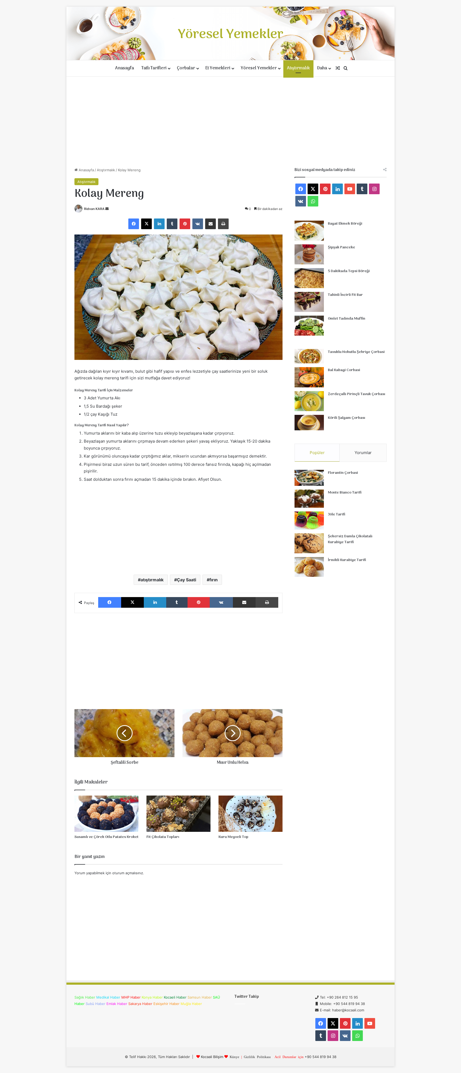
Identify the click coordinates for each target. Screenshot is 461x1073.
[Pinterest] (185, 223)
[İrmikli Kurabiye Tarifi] (309, 567)
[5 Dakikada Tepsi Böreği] (309, 278)
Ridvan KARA (94, 209)
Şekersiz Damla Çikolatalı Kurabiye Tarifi (350, 539)
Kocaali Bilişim (212, 1057)
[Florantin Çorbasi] (309, 478)
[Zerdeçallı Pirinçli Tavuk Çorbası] (309, 401)
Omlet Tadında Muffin (346, 319)
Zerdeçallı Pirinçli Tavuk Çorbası (356, 394)
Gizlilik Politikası (257, 1056)
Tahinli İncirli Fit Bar (345, 295)
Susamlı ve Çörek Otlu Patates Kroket (106, 837)
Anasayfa (124, 68)
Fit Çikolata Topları (162, 837)
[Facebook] (133, 223)
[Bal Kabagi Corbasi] (309, 377)
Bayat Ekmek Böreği (345, 224)
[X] (146, 223)
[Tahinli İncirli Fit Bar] (309, 302)
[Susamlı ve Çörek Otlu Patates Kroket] (106, 814)
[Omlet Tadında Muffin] (309, 326)
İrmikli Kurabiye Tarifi (347, 560)
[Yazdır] (223, 223)
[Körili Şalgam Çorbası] (309, 422)
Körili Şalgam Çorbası (346, 418)
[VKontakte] (197, 223)
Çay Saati (186, 579)
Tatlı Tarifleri (153, 68)
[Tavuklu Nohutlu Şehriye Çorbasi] (309, 356)
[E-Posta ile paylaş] (210, 223)
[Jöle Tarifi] (309, 520)
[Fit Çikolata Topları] (178, 814)
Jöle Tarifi (336, 514)
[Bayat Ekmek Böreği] (309, 231)
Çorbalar (186, 68)
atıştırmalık (152, 579)
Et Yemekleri (217, 68)
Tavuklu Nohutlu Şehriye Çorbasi (356, 352)
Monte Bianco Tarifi (344, 493)
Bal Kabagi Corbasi (344, 370)
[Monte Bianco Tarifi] (309, 499)
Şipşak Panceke (341, 247)
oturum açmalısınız (127, 873)
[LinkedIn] (159, 223)
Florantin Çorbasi (343, 473)
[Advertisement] (230, 122)
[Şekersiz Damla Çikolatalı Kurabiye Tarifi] (309, 543)
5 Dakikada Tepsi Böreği (349, 271)
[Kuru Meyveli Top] (250, 814)
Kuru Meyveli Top (233, 837)
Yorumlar (363, 452)
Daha (322, 68)
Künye (234, 1056)
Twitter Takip (247, 996)
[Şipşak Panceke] (309, 254)
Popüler (317, 452)
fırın (213, 579)
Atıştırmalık (298, 68)
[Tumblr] (172, 223)
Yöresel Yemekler (259, 68)
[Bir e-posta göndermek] (107, 209)
